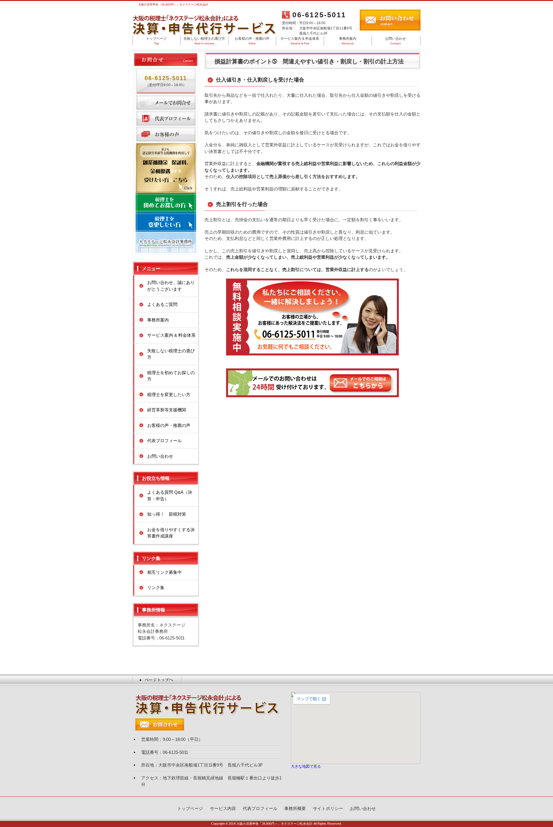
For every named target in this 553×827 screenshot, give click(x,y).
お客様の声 (166, 134)
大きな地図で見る (306, 766)
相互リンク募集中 (164, 572)
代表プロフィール (166, 118)
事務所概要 (295, 808)
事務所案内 (347, 41)
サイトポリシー (328, 808)
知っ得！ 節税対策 (166, 514)
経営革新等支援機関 (166, 409)
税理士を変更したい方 (168, 394)
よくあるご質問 (162, 304)
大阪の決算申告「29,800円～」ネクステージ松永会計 (274, 823)
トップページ (156, 41)
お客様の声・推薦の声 (252, 41)
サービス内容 (223, 808)
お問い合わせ (395, 41)
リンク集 (155, 587)
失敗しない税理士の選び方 (204, 41)
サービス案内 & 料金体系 (300, 41)
